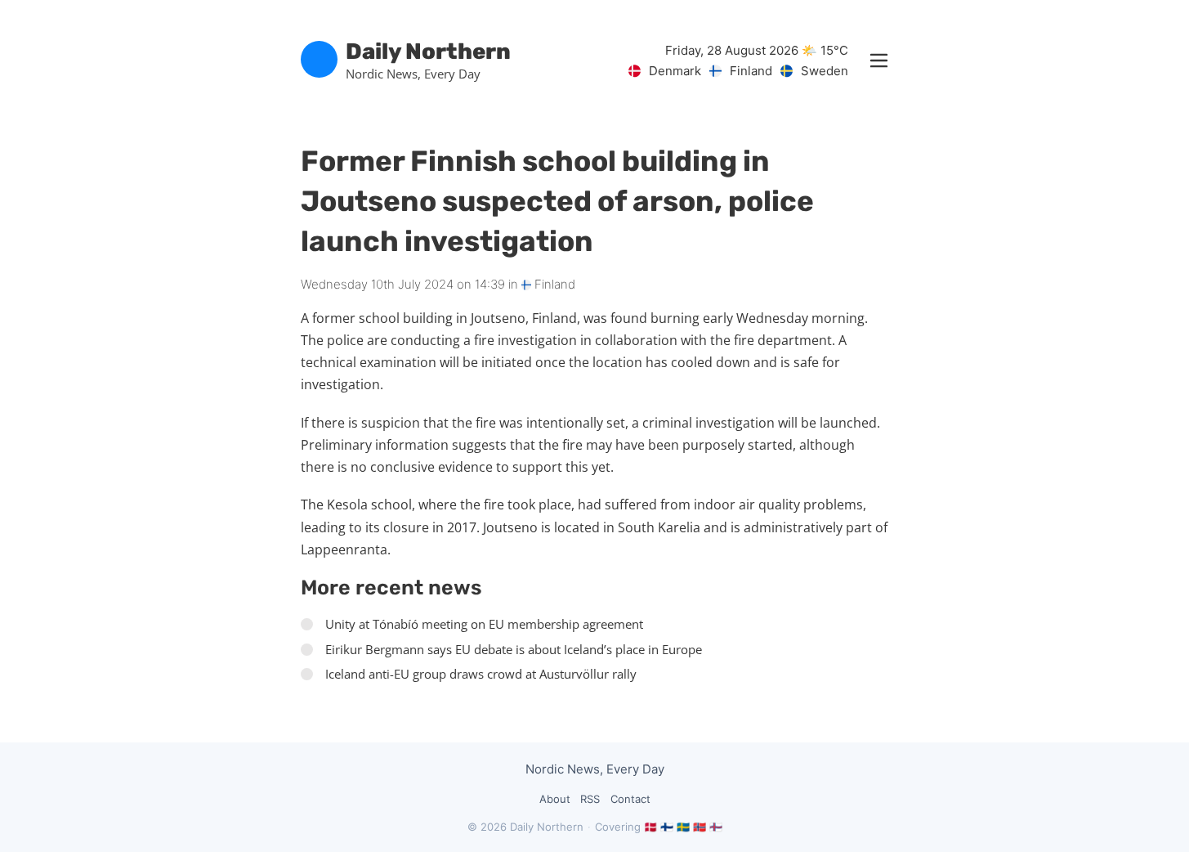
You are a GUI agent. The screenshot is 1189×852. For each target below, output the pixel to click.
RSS (590, 798)
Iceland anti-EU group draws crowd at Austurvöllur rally (481, 674)
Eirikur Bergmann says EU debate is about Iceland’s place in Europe (513, 649)
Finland (553, 284)
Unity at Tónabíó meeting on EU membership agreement (484, 624)
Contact (630, 798)
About (554, 798)
